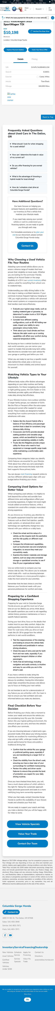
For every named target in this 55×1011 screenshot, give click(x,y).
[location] (49, 2)
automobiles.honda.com (44, 960)
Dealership (41, 947)
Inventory (8, 947)
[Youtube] (10, 935)
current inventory (34, 280)
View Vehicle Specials (27, 824)
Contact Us (27, 245)
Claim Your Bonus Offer (40, 50)
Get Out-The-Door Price (41, 31)
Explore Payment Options (15, 50)
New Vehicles (7, 952)
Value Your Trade (27, 833)
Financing (29, 947)
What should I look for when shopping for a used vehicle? (26, 145)
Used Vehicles (8, 956)
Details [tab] (20, 59)
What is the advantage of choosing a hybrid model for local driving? (25, 177)
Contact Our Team (27, 843)
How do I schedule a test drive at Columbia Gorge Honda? (24, 188)
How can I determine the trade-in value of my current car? (26, 156)
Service (18, 947)
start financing (26, 474)
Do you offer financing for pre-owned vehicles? (26, 167)
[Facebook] (5, 935)
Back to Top (48, 117)
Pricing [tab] (34, 59)
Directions (39, 956)
